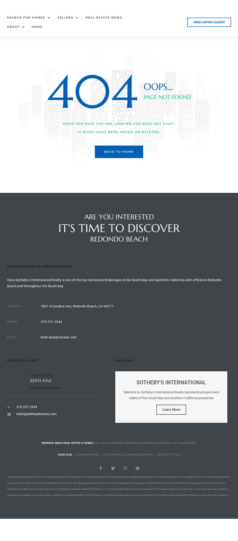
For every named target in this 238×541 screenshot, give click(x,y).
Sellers (65, 17)
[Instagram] (125, 468)
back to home (119, 151)
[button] (209, 22)
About (13, 27)
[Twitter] (113, 468)
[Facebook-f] (100, 468)
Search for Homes (26, 17)
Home (37, 27)
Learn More (171, 409)
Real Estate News (104, 17)
